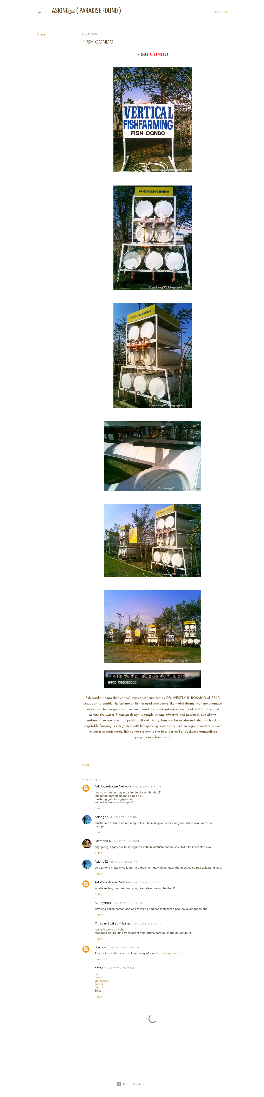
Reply (99, 808)
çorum (99, 984)
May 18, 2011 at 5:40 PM (147, 882)
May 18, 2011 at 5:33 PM (123, 861)
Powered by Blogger (135, 1084)
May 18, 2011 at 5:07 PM (147, 786)
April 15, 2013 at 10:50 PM (125, 947)
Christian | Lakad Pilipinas (113, 923)
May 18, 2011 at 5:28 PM (126, 841)
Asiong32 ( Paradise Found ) (86, 11)
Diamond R (103, 841)
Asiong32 (101, 817)
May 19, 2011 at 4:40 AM (146, 923)
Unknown (101, 947)
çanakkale (101, 980)
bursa (98, 977)
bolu (97, 974)
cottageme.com (172, 953)
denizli (99, 987)
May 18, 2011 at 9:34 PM (128, 902)
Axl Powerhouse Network (113, 786)
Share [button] (41, 34)
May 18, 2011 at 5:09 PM (123, 817)
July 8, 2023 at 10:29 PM (119, 968)
